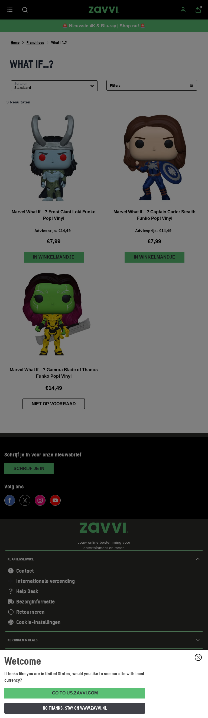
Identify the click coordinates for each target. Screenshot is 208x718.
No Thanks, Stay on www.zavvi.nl (75, 708)
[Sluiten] (198, 657)
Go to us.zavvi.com (75, 693)
